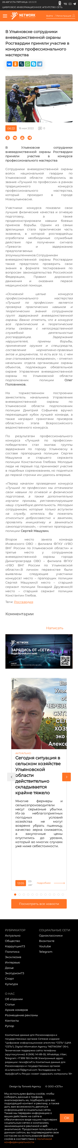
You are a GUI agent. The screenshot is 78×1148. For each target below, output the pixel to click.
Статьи (10, 1004)
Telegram (45, 951)
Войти (49, 16)
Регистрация (63, 16)
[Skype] (33, 64)
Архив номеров (16, 1009)
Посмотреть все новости (39, 904)
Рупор (9, 1026)
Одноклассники (51, 935)
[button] (11, 777)
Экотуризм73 (14, 973)
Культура (11, 984)
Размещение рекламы (21, 1015)
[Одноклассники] (60, 3)
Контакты (12, 1020)
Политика (12, 951)
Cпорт (9, 978)
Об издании (14, 999)
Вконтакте (46, 941)
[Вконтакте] (65, 3)
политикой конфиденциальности (28, 1140)
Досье (9, 967)
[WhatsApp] (27, 64)
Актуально (12, 935)
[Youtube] (70, 3)
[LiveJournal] (21, 64)
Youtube (45, 946)
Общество (12, 941)
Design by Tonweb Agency (25, 1086)
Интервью (12, 962)
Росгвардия (23, 602)
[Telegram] (74, 3)
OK (66, 1118)
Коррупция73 (15, 946)
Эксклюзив (13, 957)
